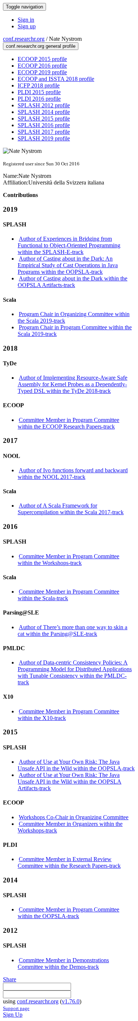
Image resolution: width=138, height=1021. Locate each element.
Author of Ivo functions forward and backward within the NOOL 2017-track (73, 473)
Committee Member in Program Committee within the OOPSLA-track (68, 912)
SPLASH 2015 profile (44, 118)
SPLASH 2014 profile (44, 112)
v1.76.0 (70, 1001)
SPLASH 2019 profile (44, 138)
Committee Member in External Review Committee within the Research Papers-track (69, 862)
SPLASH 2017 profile (44, 132)
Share (9, 979)
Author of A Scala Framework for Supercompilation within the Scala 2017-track (71, 508)
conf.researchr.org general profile (40, 46)
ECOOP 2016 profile (42, 65)
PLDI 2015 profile (39, 92)
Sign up (27, 26)
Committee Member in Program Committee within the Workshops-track (68, 559)
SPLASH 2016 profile (44, 125)
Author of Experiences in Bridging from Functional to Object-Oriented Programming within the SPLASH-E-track (69, 245)
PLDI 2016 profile (39, 99)
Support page (16, 1008)
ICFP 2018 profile (39, 85)
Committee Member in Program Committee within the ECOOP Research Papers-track (68, 423)
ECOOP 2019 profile (42, 72)
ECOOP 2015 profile (42, 59)
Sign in (26, 20)
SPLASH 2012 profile (44, 105)
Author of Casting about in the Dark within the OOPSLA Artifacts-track (72, 281)
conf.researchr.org (24, 39)
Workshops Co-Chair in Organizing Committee (73, 817)
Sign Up (12, 1014)
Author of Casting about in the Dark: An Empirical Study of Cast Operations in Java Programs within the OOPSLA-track (68, 265)
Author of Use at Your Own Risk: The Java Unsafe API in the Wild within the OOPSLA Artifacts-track (69, 781)
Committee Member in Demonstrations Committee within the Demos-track (63, 963)
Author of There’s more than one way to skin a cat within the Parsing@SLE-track (72, 630)
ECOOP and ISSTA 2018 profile (56, 79)
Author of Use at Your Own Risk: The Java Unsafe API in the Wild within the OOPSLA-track (76, 765)
